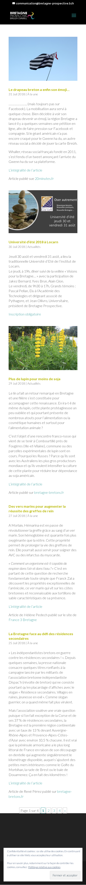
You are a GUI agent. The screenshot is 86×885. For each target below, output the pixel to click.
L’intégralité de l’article (25, 170)
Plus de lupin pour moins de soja (34, 379)
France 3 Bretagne (23, 620)
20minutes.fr (44, 178)
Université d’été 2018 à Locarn (33, 242)
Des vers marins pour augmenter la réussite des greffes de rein (37, 508)
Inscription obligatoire (25, 314)
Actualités (34, 247)
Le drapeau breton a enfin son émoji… (39, 89)
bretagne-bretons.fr (49, 492)
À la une (32, 94)
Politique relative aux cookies (44, 867)
